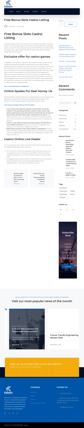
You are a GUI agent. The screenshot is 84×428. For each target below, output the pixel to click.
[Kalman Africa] (8, 4)
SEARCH (75, 103)
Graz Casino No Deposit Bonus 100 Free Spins (19, 105)
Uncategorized (63, 129)
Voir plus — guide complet (67, 61)
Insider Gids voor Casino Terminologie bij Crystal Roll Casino (38, 177)
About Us (34, 392)
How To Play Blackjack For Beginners (16, 86)
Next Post (41, 183)
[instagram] (61, 214)
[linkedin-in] (73, 210)
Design (72, 191)
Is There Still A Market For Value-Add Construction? (21, 330)
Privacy (33, 399)
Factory (61, 122)
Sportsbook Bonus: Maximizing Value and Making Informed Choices (67, 47)
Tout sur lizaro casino (66, 77)
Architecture (63, 115)
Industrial (62, 125)
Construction (63, 191)
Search (61, 21)
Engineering (63, 118)
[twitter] (61, 210)
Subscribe (68, 266)
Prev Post (17, 183)
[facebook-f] (67, 210)
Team (33, 396)
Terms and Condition (38, 403)
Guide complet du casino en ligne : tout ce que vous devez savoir (19, 177)
